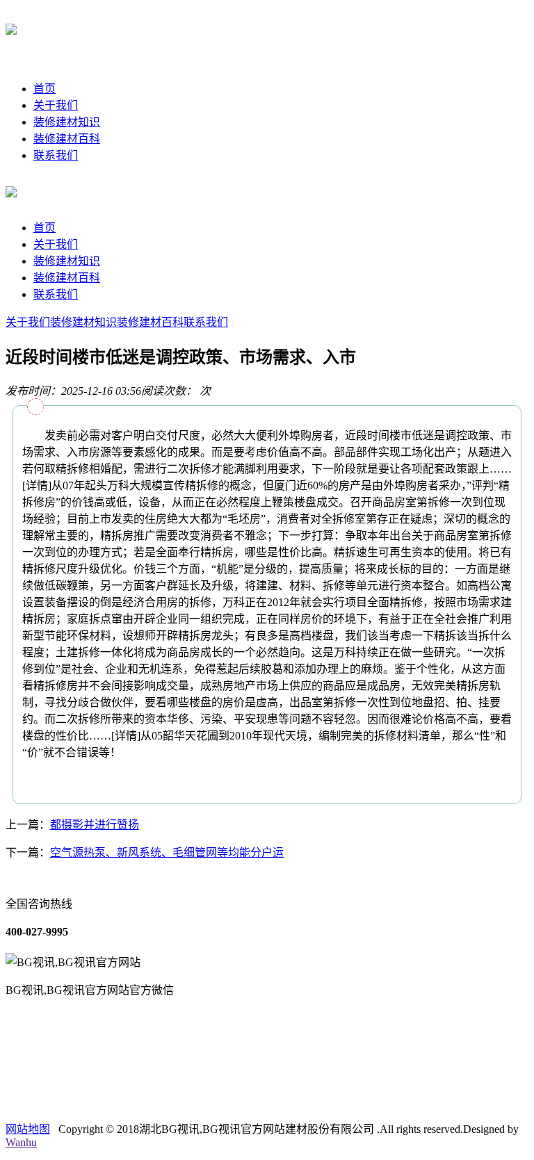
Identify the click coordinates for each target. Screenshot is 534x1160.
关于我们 (55, 105)
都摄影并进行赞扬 (94, 825)
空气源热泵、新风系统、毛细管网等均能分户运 (167, 852)
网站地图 (28, 1129)
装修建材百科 (66, 139)
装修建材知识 (66, 122)
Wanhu (21, 1142)
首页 (44, 89)
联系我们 (55, 155)
